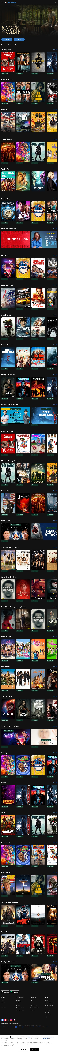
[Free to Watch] (8, 62)
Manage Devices (19, 1007)
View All (55, 49)
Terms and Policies (37, 1027)
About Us (47, 1000)
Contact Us (47, 1010)
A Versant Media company (13, 1023)
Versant (12, 1037)
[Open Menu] (2, 2)
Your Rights (45, 1038)
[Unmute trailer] (16, 45)
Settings (17, 1005)
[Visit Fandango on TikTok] (14, 1020)
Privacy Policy (10, 1027)
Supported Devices (49, 1003)
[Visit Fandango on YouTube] (5, 1020)
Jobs (46, 1017)
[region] (29, 1043)
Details (19, 39)
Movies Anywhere (34, 1007)
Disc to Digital (33, 1005)
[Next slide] (55, 25)
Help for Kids (45, 1027)
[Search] (56, 2)
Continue (34, 1049)
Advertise (47, 1012)
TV (2, 1005)
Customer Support (49, 1005)
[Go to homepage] (10, 2)
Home (2, 1000)
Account (18, 1003)
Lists (31, 1000)
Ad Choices (3, 1027)
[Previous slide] (50, 25)
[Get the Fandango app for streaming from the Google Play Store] (14, 991)
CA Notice (30, 1027)
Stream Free (4, 1007)
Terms (29, 1037)
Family (31, 1003)
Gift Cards (32, 1010)
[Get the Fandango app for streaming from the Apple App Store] (5, 991)
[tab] (1, 44)
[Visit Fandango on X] (8, 1020)
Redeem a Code (19, 1010)
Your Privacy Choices (21, 1027)
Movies (3, 1003)
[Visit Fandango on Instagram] (11, 1020)
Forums (46, 1007)
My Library (18, 1000)
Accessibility (47, 1014)
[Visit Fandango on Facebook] (2, 1020)
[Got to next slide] (56, 62)
